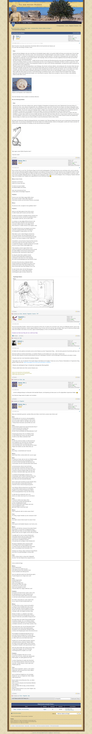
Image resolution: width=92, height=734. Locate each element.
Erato (17, 36)
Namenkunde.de (56, 732)
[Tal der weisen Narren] (13, 24)
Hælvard (24, 313)
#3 (79, 323)
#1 (79, 43)
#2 (79, 167)
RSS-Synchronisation (54, 725)
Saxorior (34, 313)
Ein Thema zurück (17, 698)
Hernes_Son (21, 160)
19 (52, 709)
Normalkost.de (51, 732)
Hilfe (80, 25)
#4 (79, 348)
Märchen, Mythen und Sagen (44, 28)
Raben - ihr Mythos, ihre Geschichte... (21, 709)
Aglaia (45, 709)
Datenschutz (39, 732)
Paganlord (29, 313)
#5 (79, 389)
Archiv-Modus (33, 725)
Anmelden (25, 22)
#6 (79, 411)
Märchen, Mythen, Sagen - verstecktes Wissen (29, 28)
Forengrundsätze (60, 25)
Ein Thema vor (25, 698)
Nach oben (27, 725)
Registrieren (29, 22)
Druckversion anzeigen (17, 713)
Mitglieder (71, 25)
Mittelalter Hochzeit (45, 732)
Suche (66, 25)
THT (37, 313)
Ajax (21, 338)
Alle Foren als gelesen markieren (43, 725)
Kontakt (13, 725)
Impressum (34, 732)
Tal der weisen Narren (15, 28)
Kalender (76, 25)
